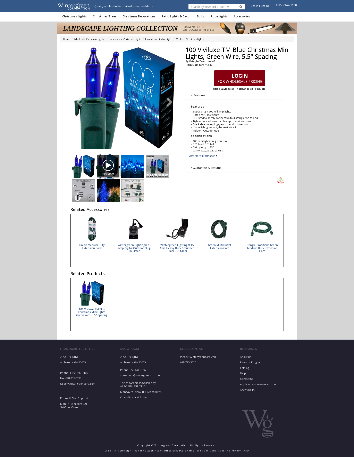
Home (66, 39)
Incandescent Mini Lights (158, 39)
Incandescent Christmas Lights (124, 39)
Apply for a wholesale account (258, 384)
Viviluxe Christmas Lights (189, 39)
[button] (169, 103)
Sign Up (265, 6)
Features (199, 95)
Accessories (242, 16)
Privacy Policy (240, 450)
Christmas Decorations (139, 16)
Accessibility (247, 390)
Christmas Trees (104, 16)
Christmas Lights (74, 16)
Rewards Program (250, 362)
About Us (245, 357)
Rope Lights (219, 16)
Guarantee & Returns (206, 168)
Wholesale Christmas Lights (89, 39)
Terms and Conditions (210, 450)
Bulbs (201, 16)
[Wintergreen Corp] (73, 6)
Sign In (254, 6)
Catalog (244, 368)
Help (243, 373)
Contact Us (246, 379)
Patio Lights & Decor (176, 16)
